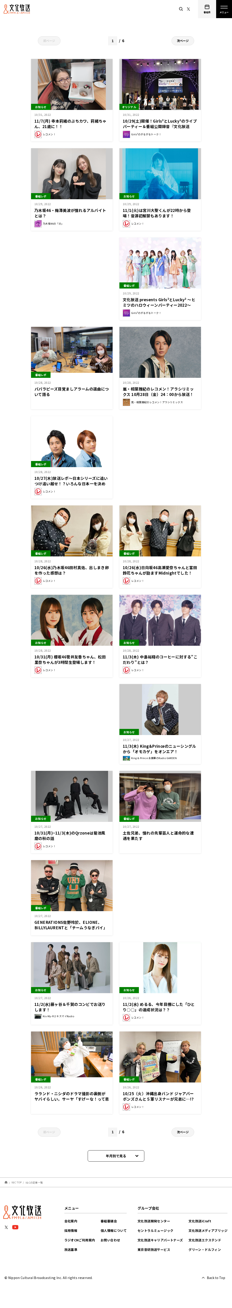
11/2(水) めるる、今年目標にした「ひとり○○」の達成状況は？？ (159, 1006)
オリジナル (129, 107)
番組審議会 (109, 1221)
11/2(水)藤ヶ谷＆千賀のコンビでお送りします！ (70, 1006)
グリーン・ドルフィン (204, 1249)
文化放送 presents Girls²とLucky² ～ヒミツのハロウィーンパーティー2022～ (159, 302)
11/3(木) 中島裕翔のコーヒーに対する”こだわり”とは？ (160, 659)
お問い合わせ (110, 1240)
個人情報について (114, 1230)
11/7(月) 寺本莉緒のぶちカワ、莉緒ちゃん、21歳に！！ (70, 123)
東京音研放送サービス (154, 1249)
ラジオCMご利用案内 (79, 1240)
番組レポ (40, 196)
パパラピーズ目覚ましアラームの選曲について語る (71, 391)
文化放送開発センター (154, 1221)
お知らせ (40, 107)
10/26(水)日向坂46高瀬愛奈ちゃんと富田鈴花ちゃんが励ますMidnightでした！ (160, 570)
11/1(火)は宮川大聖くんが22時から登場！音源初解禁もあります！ (157, 212)
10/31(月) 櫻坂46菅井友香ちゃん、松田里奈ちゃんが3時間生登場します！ (70, 659)
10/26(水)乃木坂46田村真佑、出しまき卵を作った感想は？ (71, 570)
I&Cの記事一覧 (34, 1182)
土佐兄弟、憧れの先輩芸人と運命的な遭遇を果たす (158, 835)
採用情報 (70, 1230)
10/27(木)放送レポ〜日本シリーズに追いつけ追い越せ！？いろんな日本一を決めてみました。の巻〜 (71, 483)
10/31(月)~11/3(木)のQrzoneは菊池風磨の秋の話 (69, 835)
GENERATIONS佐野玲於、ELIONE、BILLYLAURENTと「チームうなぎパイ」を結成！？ (70, 927)
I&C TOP (17, 1182)
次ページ (183, 41)
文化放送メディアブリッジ (207, 1230)
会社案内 (70, 1221)
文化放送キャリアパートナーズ (160, 1240)
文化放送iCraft (199, 1221)
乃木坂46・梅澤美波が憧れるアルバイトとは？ (70, 212)
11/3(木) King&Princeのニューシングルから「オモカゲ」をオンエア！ (159, 748)
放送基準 (70, 1249)
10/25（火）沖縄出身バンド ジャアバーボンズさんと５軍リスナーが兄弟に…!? (158, 1096)
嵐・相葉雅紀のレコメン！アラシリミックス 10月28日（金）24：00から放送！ (158, 391)
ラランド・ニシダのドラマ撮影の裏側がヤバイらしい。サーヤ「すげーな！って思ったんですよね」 (71, 1099)
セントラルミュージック (155, 1230)
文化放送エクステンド (204, 1240)
